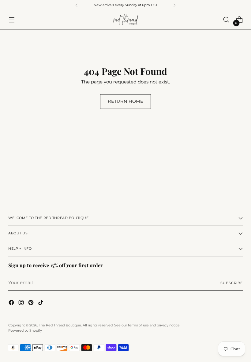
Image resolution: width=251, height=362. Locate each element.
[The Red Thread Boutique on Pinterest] (31, 303)
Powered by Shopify (25, 330)
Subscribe (231, 283)
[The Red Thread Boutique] (125, 19)
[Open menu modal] (11, 19)
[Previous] (76, 5)
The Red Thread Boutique (60, 325)
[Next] (174, 5)
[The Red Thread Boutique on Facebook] (12, 303)
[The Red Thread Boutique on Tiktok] (41, 303)
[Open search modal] (226, 19)
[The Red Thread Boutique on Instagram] (21, 303)
